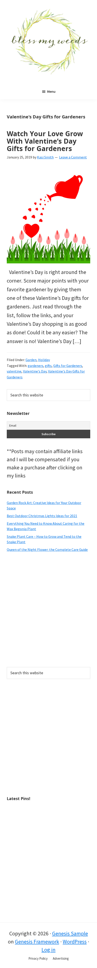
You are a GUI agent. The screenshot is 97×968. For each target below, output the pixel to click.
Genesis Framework (37, 941)
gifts (48, 365)
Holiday (44, 359)
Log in (48, 949)
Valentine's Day (34, 371)
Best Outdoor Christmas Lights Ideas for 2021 (42, 515)
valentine (14, 371)
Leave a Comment (73, 157)
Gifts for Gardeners (67, 365)
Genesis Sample (70, 933)
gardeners (35, 365)
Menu (51, 91)
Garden (31, 359)
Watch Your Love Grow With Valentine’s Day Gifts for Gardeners (45, 141)
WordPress (75, 941)
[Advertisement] (48, 609)
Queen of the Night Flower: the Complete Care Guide (47, 549)
